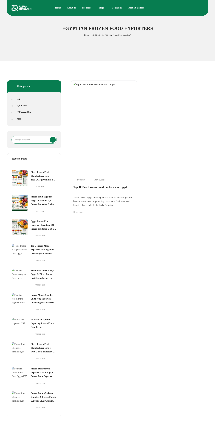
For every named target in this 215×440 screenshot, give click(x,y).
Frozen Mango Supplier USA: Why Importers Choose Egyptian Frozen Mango (42, 299)
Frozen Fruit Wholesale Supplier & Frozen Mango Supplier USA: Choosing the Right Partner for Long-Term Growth (43, 397)
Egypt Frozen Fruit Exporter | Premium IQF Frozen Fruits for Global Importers (42, 225)
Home (86, 35)
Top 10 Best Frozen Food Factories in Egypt (100, 187)
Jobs (19, 119)
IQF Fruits (22, 105)
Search (53, 140)
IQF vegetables (24, 112)
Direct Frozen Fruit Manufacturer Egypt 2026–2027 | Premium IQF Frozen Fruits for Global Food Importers (43, 176)
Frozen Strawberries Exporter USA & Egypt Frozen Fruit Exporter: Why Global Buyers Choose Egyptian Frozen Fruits (42, 373)
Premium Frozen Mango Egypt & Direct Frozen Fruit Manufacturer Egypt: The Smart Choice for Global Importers (43, 274)
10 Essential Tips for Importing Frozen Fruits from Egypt (42, 323)
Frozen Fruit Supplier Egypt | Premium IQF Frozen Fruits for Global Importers (42, 201)
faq (18, 99)
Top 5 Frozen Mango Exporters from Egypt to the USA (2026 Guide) (42, 250)
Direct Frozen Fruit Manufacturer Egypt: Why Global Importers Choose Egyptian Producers (41, 348)
